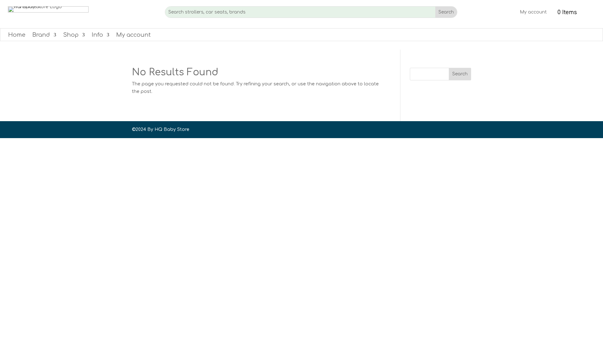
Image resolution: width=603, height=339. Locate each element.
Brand (41, 35)
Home (16, 35)
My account (533, 12)
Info (97, 35)
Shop (71, 35)
